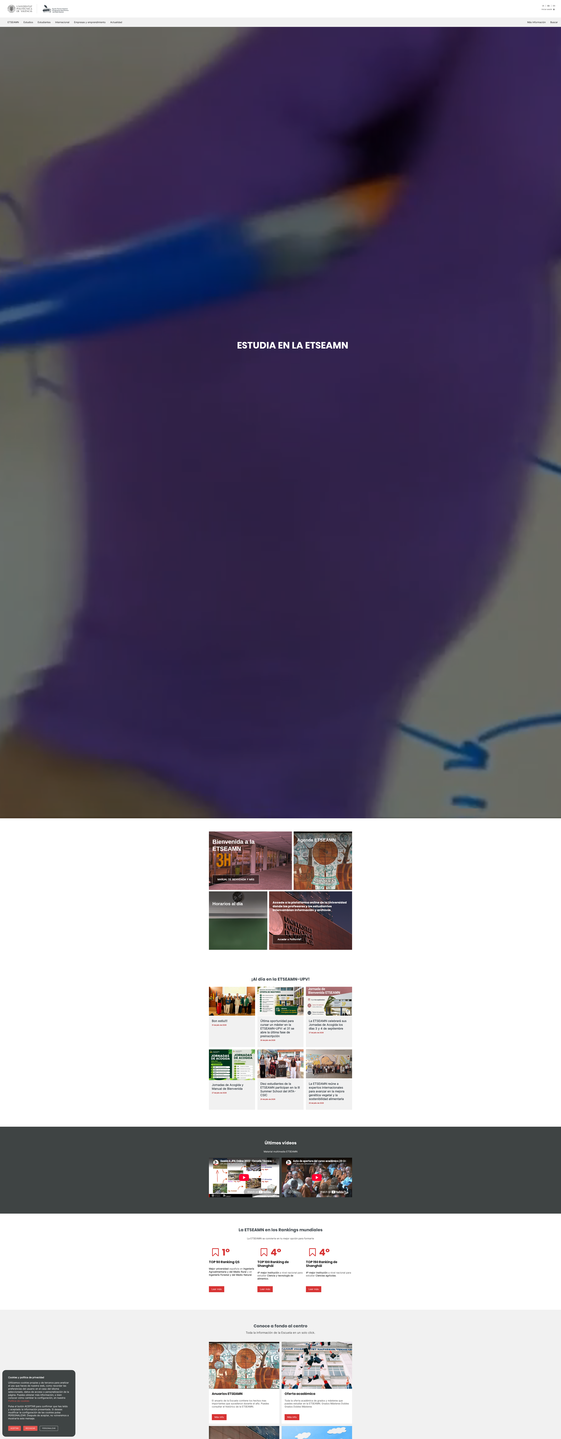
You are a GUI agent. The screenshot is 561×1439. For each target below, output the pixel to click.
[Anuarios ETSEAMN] (244, 1365)
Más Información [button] (536, 22)
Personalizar (49, 1428)
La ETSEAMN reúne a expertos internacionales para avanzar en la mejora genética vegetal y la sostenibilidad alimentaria (326, 1091)
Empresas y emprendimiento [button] (90, 22)
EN (554, 6)
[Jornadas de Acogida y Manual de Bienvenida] (232, 1066)
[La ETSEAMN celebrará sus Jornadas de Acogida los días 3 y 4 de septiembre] (329, 1001)
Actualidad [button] (116, 22)
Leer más (217, 1289)
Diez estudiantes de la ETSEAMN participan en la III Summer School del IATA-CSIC (280, 1089)
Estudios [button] (28, 22)
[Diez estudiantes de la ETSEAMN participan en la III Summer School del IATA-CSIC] (280, 1064)
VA (543, 6)
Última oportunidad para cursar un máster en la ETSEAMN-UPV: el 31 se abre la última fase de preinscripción (277, 1028)
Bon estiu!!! (219, 1021)
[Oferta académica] (317, 1365)
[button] (554, 22)
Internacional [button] (62, 22)
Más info (219, 1417)
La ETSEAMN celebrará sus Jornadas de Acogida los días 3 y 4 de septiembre (327, 1024)
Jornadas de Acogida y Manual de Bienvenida (227, 1086)
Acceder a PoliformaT (290, 939)
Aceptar (15, 1428)
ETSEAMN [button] (13, 22)
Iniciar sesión (547, 9)
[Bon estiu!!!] (232, 1001)
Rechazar (30, 1428)
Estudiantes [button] (44, 22)
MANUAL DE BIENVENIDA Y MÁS (235, 879)
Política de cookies (18, 1400)
